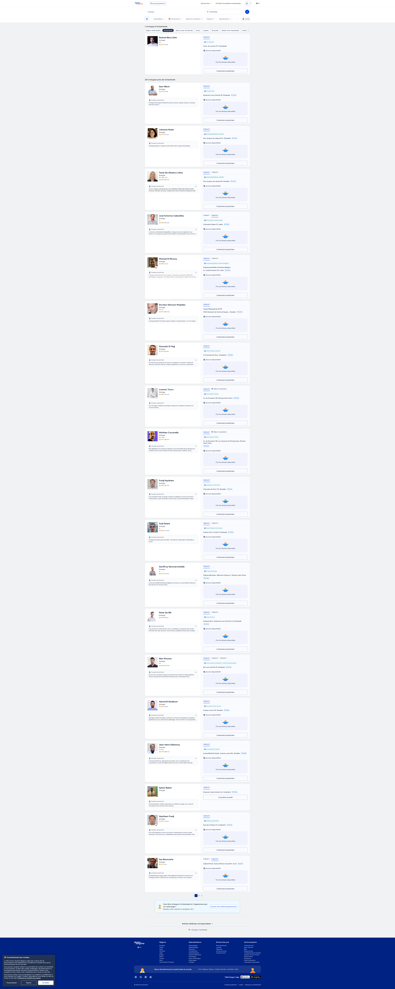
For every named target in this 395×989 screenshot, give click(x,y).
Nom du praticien (221, 945)
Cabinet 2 (215, 172)
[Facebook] (135, 977)
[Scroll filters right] (236, 19)
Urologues (194, 930)
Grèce (200, 969)
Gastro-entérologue (195, 958)
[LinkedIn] (145, 977)
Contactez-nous (249, 945)
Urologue (191, 962)
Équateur (223, 969)
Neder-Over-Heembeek (230, 30)
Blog (245, 949)
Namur (161, 956)
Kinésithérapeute (194, 953)
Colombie (217, 969)
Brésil (236, 969)
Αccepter (45, 983)
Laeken (206, 30)
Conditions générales (230, 985)
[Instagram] (140, 977)
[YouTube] (150, 977)
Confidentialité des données (252, 953)
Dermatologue (193, 945)
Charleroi (162, 951)
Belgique (205, 969)
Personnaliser (12, 983)
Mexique (211, 969)
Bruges (161, 954)
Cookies (241, 985)
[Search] (247, 12)
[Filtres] (147, 19)
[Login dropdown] (248, 3)
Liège (161, 953)
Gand (161, 949)
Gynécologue (192, 960)
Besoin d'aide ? (248, 956)
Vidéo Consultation (249, 960)
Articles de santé (221, 951)
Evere (198, 30)
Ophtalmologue (193, 947)
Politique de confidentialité (253, 985)
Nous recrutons (248, 947)
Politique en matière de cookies (29, 978)
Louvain (161, 958)
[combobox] (174, 12)
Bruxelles (215, 30)
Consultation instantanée (251, 962)
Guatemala (230, 969)
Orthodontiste (193, 951)
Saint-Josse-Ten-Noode (184, 30)
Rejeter (28, 983)
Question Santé (221, 953)
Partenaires (247, 958)
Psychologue (192, 956)
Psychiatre (192, 949)
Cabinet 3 (223, 658)
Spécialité (219, 949)
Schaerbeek (168, 30)
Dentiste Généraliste (195, 954)
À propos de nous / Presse (251, 954)
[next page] (201, 895)
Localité (218, 947)
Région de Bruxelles (153, 30)
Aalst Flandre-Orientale (166, 962)
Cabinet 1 (206, 37)
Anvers (161, 947)
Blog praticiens (248, 951)
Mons (161, 960)
